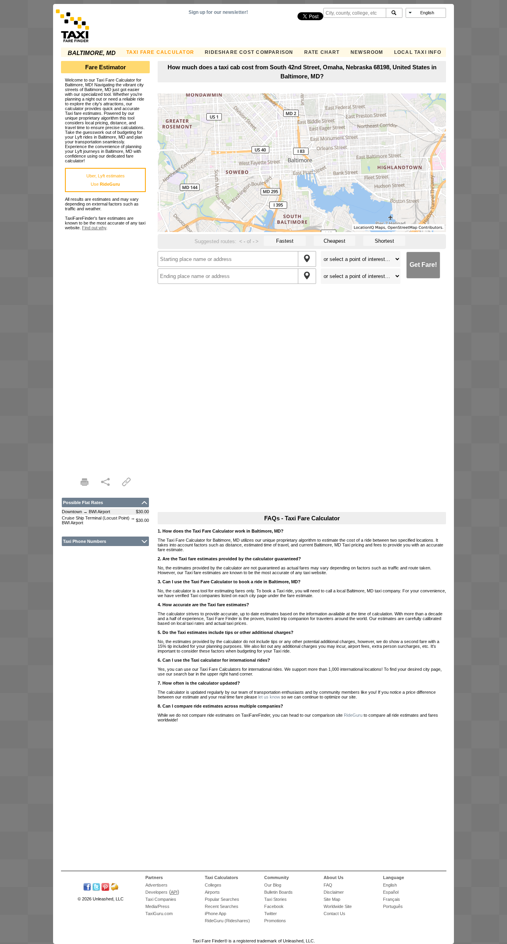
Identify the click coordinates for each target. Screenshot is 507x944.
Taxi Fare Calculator (160, 52)
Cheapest (334, 241)
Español (390, 892)
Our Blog (272, 885)
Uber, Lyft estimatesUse (105, 180)
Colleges (213, 885)
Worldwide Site (338, 906)
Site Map (332, 899)
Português (393, 906)
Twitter (270, 913)
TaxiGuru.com (159, 913)
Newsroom (367, 52)
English (390, 885)
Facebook (274, 906)
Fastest (285, 241)
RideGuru (353, 715)
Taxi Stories (275, 899)
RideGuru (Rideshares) (227, 920)
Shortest (384, 241)
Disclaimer (334, 892)
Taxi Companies (160, 899)
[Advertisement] (105, 349)
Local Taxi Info (417, 52)
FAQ (328, 885)
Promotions (275, 920)
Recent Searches (221, 906)
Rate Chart (322, 52)
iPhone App (215, 913)
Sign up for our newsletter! (218, 12)
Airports (212, 892)
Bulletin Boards (278, 892)
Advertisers (156, 885)
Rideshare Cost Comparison (249, 52)
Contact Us (334, 913)
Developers (156, 892)
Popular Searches (222, 899)
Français (391, 899)
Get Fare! (423, 264)
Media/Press (157, 906)
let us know (269, 697)
